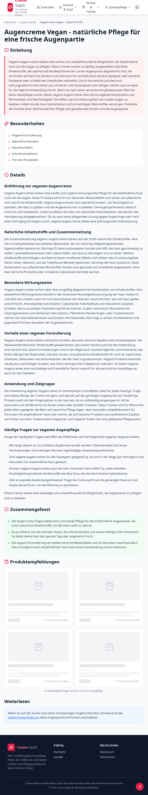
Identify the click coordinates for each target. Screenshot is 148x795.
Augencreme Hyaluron (23, 717)
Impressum (107, 752)
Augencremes (27, 22)
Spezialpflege (118, 7)
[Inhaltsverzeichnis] (140, 787)
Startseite (47, 7)
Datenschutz (107, 757)
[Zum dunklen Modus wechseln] (137, 7)
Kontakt (58, 757)
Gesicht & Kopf (68, 7)
